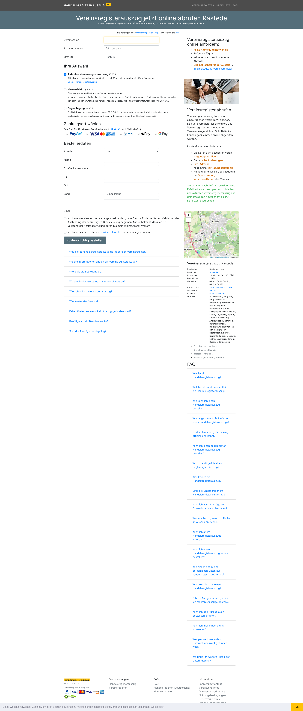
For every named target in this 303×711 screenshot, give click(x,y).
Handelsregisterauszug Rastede (208, 357)
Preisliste (223, 5)
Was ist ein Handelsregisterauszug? (207, 375)
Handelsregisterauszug (87, 5)
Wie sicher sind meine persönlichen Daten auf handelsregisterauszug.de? (208, 570)
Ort (66, 185)
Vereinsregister (203, 5)
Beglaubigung (80, 108)
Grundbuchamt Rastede (204, 350)
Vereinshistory (80, 89)
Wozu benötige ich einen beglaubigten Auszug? (207, 465)
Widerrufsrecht (111, 232)
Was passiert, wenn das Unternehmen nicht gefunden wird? (210, 643)
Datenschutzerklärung (212, 691)
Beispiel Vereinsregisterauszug (82, 82)
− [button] (188, 220)
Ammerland (214, 272)
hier (177, 33)
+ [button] (188, 215)
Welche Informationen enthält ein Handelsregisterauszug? (210, 389)
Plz (66, 176)
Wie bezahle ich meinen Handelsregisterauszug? (207, 586)
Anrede (68, 151)
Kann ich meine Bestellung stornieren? (208, 627)
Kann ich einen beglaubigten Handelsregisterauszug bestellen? (209, 449)
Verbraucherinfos (209, 687)
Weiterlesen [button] (157, 706)
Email (67, 210)
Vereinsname (71, 39)
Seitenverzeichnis (209, 699)
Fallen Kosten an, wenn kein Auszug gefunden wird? (100, 311)
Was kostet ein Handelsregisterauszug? (207, 478)
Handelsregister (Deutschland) (172, 687)
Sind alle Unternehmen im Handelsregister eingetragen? (210, 492)
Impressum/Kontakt (210, 683)
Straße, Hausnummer (76, 168)
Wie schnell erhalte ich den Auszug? (90, 291)
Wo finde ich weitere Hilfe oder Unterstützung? (211, 658)
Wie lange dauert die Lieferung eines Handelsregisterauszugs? (211, 420)
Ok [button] (297, 707)
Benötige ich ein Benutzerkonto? (88, 321)
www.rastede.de (217, 293)
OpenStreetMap (222, 257)
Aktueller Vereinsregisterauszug (92, 74)
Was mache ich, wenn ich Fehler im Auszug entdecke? (211, 520)
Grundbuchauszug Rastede (206, 346)
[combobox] (131, 40)
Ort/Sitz (68, 57)
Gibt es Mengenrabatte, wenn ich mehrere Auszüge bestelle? (211, 600)
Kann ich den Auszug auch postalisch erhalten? (208, 613)
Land (67, 193)
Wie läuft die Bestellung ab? (85, 271)
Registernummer (73, 48)
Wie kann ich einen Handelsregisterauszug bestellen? (206, 404)
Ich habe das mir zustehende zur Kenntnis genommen (109, 232)
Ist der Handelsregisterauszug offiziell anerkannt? (210, 433)
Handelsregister (163, 691)
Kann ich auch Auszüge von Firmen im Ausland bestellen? (210, 506)
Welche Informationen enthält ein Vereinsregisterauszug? (103, 261)
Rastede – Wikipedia (203, 354)
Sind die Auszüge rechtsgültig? (87, 331)
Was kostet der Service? (83, 301)
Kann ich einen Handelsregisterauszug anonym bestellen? (211, 553)
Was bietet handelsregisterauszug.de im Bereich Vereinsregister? (107, 251)
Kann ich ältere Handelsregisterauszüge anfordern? (207, 535)
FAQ (235, 5)
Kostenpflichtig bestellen (85, 240)
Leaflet (210, 257)
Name (67, 159)
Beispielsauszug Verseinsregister (212, 68)
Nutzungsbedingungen (212, 695)
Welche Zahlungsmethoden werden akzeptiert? (97, 281)
